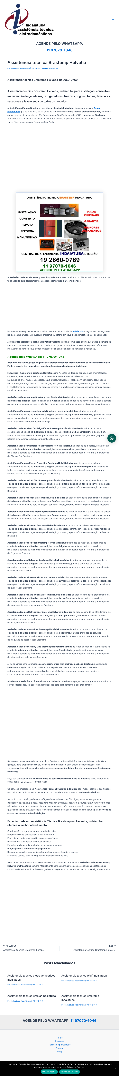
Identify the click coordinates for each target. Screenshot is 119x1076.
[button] (111, 438)
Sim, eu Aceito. (49, 1071)
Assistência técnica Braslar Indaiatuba (31, 995)
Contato (59, 1048)
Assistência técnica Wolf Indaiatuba (84, 975)
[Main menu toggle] (113, 20)
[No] (115, 1068)
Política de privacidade (60, 1044)
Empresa (59, 1041)
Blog (59, 1051)
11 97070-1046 (59, 50)
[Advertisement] (59, 158)
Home (60, 1037)
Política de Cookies (70, 1071)
